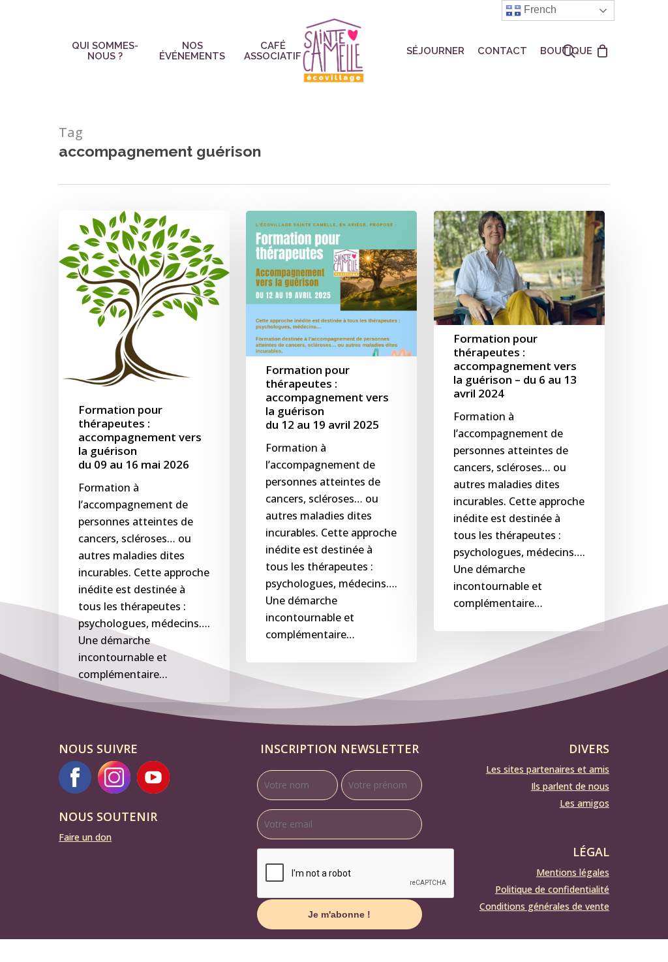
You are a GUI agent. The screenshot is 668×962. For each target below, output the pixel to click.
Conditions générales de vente (544, 906)
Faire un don (85, 837)
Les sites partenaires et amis (547, 769)
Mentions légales (572, 872)
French (538, 9)
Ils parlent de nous (570, 786)
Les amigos (584, 803)
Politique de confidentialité (552, 889)
